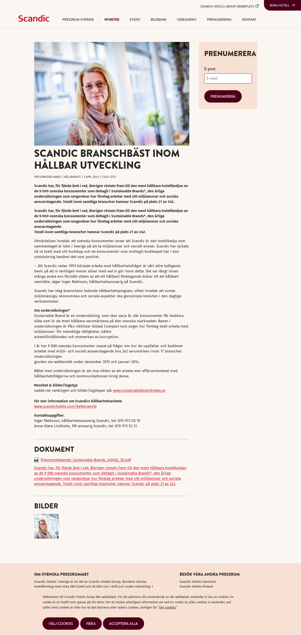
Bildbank (158, 19)
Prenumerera (219, 19)
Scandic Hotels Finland (196, 586)
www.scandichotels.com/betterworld (65, 406)
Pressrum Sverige (78, 19)
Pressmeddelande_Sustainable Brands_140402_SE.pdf (86, 460)
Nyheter (111, 19)
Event (135, 19)
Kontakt (249, 19)
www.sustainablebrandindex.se (139, 390)
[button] (61, 623)
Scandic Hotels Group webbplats (227, 6)
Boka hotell (279, 5)
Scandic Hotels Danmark (198, 582)
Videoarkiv (187, 19)
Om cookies (167, 607)
